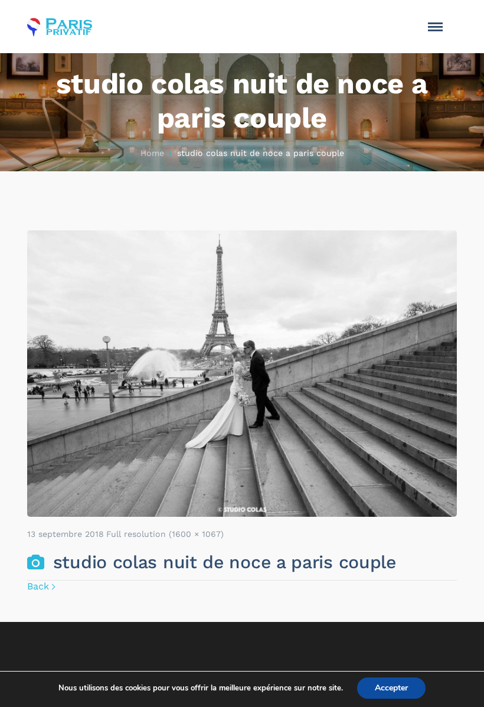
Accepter (391, 687)
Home (152, 153)
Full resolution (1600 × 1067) (165, 534)
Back (38, 586)
